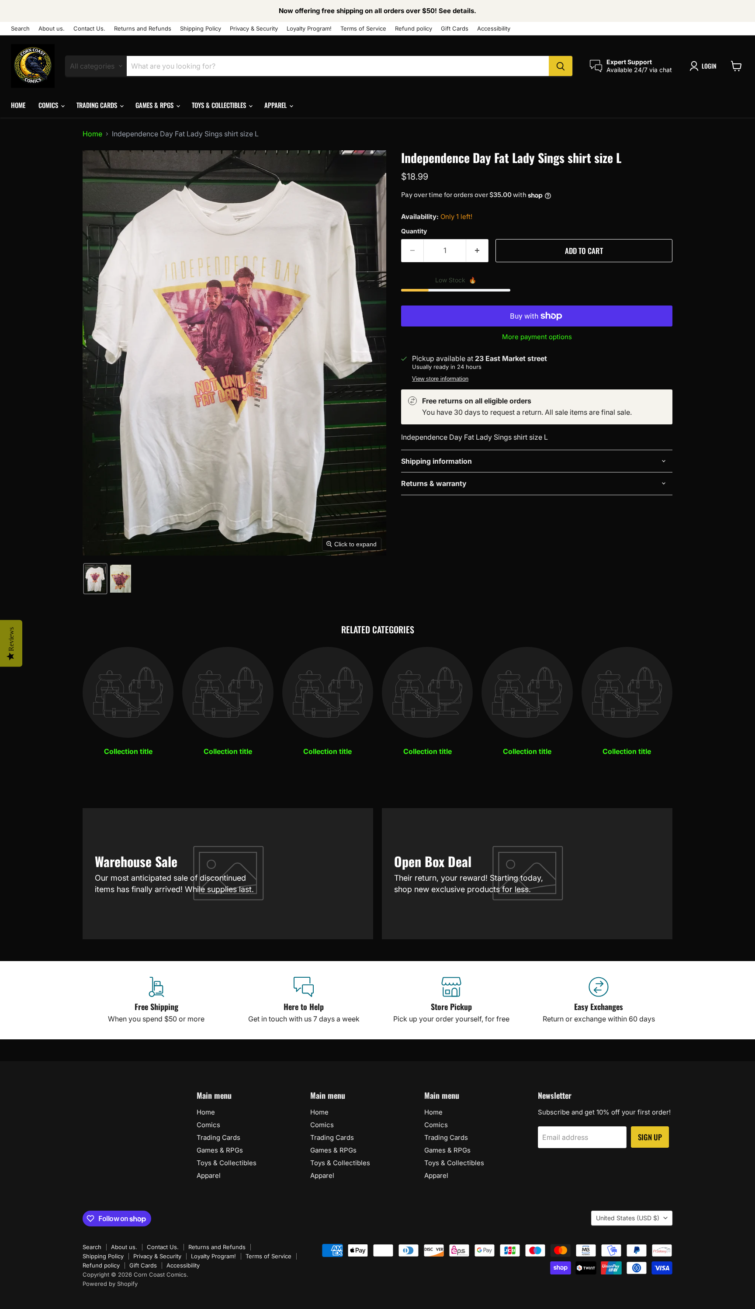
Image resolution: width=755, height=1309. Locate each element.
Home (18, 105)
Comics (49, 105)
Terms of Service (363, 28)
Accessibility (493, 28)
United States (627, 1218)
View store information (440, 379)
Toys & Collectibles (220, 105)
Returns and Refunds (142, 28)
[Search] (560, 66)
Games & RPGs (155, 105)
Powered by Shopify (110, 1283)
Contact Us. (89, 28)
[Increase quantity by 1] (477, 251)
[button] (704, 66)
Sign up (650, 1137)
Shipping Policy (200, 28)
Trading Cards (97, 105)
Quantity (414, 231)
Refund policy (413, 28)
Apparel (276, 105)
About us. (51, 28)
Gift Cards (454, 28)
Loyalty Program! (309, 28)
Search (20, 28)
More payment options (537, 336)
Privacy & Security (254, 28)
